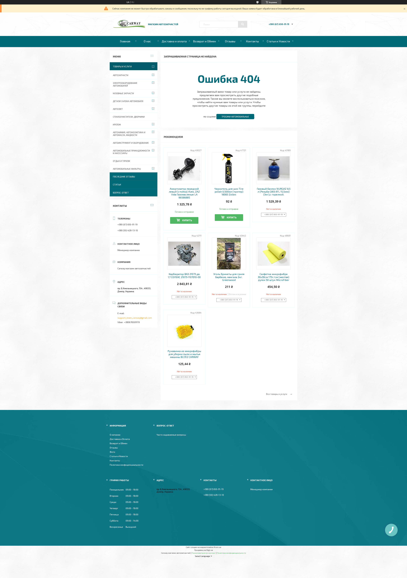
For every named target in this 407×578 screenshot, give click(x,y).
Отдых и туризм (121, 161)
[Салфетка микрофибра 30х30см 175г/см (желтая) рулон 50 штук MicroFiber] (273, 254)
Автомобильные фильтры (127, 169)
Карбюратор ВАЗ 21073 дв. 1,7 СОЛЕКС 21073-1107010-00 (184, 275)
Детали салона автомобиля (128, 101)
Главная (125, 41)
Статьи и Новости (278, 41)
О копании (115, 434)
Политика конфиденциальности (126, 464)
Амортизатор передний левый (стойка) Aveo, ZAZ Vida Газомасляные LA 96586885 (184, 193)
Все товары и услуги (276, 394)
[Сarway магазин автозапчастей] (129, 27)
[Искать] (242, 24)
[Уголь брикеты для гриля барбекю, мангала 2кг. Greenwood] (229, 254)
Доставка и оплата (174, 41)
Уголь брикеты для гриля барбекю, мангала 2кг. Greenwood (228, 277)
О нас (147, 41)
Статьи (117, 184)
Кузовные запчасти (123, 93)
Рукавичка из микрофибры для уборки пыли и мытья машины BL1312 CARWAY (184, 354)
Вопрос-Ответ (121, 192)
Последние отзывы (124, 176)
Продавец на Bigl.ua (203, 550)
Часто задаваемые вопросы (171, 434)
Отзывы (230, 41)
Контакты (252, 41)
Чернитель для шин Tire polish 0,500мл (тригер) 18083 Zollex (228, 191)
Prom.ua (217, 547)
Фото (112, 452)
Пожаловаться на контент (204, 553)
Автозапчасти (120, 75)
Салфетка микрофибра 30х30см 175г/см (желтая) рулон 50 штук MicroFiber (273, 277)
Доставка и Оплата (120, 439)
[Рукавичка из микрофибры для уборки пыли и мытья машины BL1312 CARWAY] (184, 331)
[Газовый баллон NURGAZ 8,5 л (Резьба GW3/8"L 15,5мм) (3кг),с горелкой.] (273, 168)
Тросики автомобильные (235, 116)
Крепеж (117, 124)
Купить (187, 220)
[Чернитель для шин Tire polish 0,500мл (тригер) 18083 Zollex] (229, 168)
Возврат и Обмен (204, 41)
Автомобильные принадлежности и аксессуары (131, 152)
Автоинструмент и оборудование (131, 143)
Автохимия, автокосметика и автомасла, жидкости (129, 133)
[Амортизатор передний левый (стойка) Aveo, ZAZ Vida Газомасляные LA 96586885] (184, 168)
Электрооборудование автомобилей (125, 84)
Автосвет (118, 109)
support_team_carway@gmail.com (134, 317)
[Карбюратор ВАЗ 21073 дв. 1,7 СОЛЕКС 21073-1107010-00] (184, 254)
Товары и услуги (122, 66)
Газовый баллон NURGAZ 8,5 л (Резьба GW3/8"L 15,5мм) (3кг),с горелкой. (273, 191)
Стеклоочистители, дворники (129, 117)
